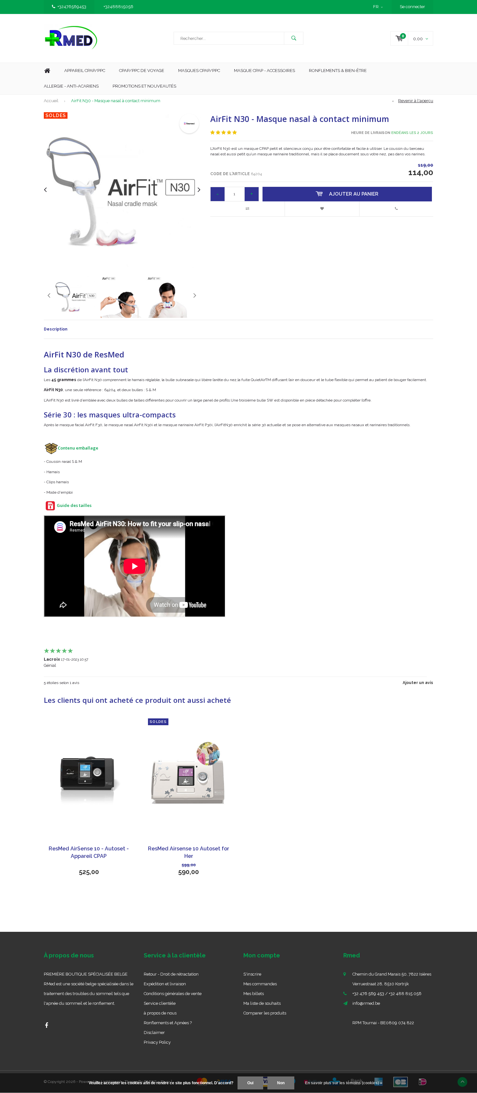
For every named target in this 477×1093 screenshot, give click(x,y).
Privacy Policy (157, 1042)
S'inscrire (252, 974)
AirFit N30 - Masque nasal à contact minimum (115, 100)
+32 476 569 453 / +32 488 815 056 (387, 993)
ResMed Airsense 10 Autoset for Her (188, 852)
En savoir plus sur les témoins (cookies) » (343, 1083)
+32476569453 (71, 6)
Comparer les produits (264, 1013)
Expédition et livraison (165, 983)
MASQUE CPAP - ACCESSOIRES (264, 70)
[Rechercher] (293, 38)
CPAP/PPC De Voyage (141, 70)
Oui (250, 1083)
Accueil (51, 100)
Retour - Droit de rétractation (171, 974)
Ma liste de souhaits (262, 1003)
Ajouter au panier (353, 194)
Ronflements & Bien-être (338, 70)
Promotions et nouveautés (144, 86)
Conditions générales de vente (173, 993)
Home (47, 71)
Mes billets (253, 993)
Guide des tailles (74, 505)
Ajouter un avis (418, 682)
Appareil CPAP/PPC (84, 70)
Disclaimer (154, 1032)
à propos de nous (160, 1013)
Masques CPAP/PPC (199, 70)
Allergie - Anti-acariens (71, 86)
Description (55, 329)
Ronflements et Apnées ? (168, 1022)
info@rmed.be (366, 1003)
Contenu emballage (78, 448)
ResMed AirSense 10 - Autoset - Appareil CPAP (89, 852)
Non (281, 1083)
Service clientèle (160, 1003)
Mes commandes (260, 983)
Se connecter (412, 6)
